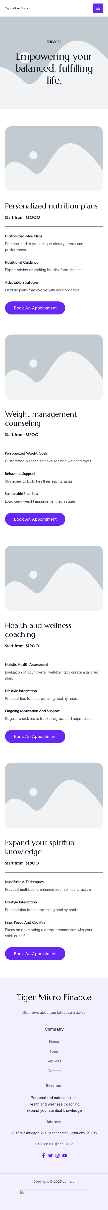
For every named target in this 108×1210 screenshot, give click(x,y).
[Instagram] (57, 1155)
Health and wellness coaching (54, 1104)
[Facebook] (43, 1155)
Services (54, 1061)
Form (54, 1051)
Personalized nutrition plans (54, 1097)
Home (54, 1041)
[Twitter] (50, 1155)
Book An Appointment (35, 307)
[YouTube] (64, 1155)
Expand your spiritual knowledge (54, 1110)
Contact (54, 1071)
